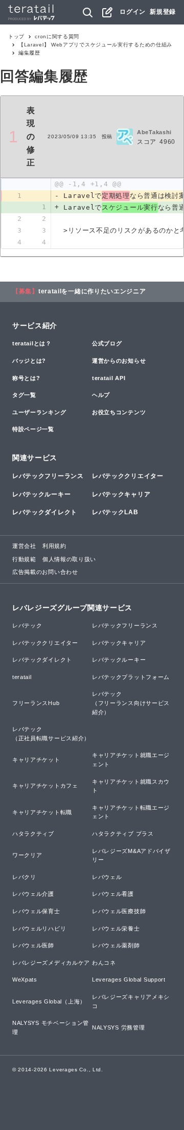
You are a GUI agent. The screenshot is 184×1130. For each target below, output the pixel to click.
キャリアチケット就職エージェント (131, 759)
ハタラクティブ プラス (123, 834)
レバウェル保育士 (36, 911)
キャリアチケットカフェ (45, 786)
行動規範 (24, 559)
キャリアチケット (36, 760)
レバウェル (107, 877)
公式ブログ (107, 343)
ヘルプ (101, 395)
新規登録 (163, 11)
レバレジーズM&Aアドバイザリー (131, 855)
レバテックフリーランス (48, 476)
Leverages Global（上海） (49, 1001)
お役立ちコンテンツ (119, 412)
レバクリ (24, 877)
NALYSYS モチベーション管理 (50, 1027)
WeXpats (24, 979)
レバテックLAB (115, 512)
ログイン (133, 11)
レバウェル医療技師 (119, 911)
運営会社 (24, 546)
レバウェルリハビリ (39, 928)
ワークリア (27, 855)
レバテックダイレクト (44, 512)
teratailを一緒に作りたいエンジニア (92, 291)
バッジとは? (29, 361)
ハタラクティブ (33, 834)
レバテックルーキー (41, 494)
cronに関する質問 (57, 36)
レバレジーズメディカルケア (51, 963)
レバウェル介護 (33, 894)
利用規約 (54, 546)
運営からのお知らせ (119, 361)
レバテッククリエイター (128, 476)
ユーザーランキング (39, 412)
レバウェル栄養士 (116, 928)
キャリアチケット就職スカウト (131, 786)
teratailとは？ (32, 343)
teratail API (108, 378)
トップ (16, 36)
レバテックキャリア (121, 494)
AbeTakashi (154, 132)
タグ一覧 (24, 395)
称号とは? (26, 378)
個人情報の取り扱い (69, 559)
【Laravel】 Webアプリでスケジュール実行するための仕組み (95, 44)
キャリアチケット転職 (42, 812)
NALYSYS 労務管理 (118, 1027)
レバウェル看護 (113, 894)
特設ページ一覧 (33, 429)
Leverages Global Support (129, 979)
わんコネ (104, 963)
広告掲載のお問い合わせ (45, 572)
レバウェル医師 (33, 945)
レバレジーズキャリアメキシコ (131, 1001)
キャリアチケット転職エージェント (131, 812)
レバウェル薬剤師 (116, 945)
